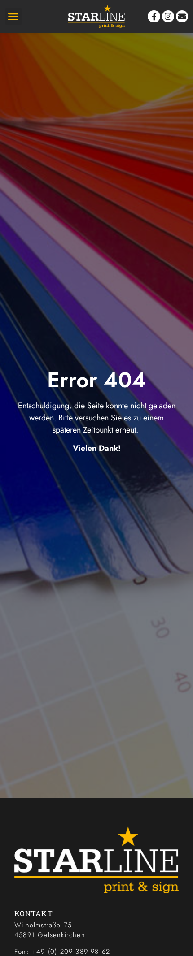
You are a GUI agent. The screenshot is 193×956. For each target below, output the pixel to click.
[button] (13, 16)
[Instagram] (168, 16)
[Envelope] (182, 16)
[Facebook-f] (154, 16)
